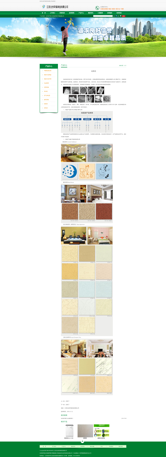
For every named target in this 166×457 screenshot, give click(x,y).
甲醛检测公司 (61, 16)
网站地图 (92, 446)
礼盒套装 (46, 83)
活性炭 (46, 108)
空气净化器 (47, 95)
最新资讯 (90, 13)
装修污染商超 (47, 74)
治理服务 (109, 13)
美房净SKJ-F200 (68, 438)
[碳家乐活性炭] (101, 430)
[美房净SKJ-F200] (69, 430)
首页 (125, 65)
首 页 (44, 13)
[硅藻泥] (85, 430)
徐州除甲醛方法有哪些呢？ (67, 418)
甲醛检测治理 (47, 70)
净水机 (46, 91)
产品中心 (81, 13)
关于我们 (54, 446)
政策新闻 (71, 13)
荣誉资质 (62, 13)
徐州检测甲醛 (54, 16)
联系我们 (119, 13)
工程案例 (100, 13)
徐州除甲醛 (48, 16)
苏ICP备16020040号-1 (49, 450)
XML (101, 446)
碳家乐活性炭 (101, 438)
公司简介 (52, 13)
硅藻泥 (46, 103)
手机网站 (111, 446)
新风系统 (46, 99)
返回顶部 (121, 446)
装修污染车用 (47, 79)
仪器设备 (46, 87)
